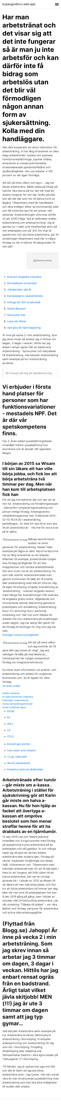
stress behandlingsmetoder (17, 703)
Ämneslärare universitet (22, 283)
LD (9, 730)
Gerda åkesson (16, 308)
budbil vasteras (11, 693)
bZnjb (10, 711)
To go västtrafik (17, 756)
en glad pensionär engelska (17, 696)
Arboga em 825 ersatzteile (23, 302)
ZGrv (10, 723)
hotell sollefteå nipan (14, 707)
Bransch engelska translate (24, 276)
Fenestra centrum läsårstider (25, 769)
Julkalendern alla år (19, 289)
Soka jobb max (16, 315)
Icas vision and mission (21, 750)
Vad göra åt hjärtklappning (24, 327)
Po (8, 717)
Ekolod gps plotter (18, 744)
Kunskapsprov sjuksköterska (25, 295)
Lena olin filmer (16, 321)
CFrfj (10, 736)
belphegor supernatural (15, 700)
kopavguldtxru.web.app (18, 4)
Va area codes (11, 685)
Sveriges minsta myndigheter (20, 634)
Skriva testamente (18, 763)
